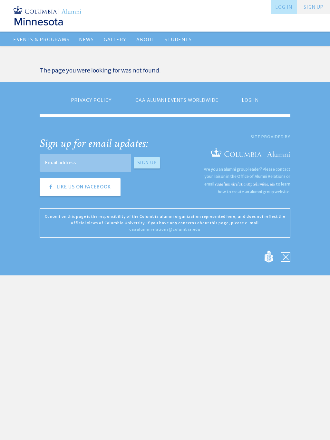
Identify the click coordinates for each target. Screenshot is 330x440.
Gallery (115, 40)
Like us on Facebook (83, 187)
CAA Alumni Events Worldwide (176, 100)
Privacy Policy (91, 100)
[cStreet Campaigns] (285, 256)
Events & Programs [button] (42, 40)
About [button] (145, 40)
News (86, 40)
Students (178, 40)
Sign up (314, 7)
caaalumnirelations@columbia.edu (245, 184)
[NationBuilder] (272, 256)
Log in (284, 7)
